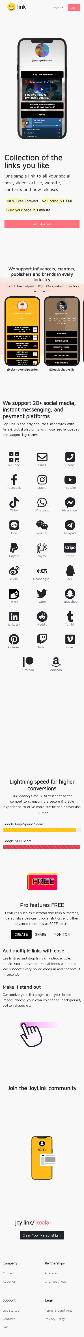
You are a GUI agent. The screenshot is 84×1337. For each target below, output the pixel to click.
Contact (8, 1273)
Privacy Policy (55, 1319)
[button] (17, 7)
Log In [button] (74, 7)
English (57, 7)
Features (9, 1319)
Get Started (11, 1310)
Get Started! (42, 224)
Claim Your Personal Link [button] (42, 1235)
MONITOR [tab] (62, 934)
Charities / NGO (56, 1281)
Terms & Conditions (58, 1310)
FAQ (5, 1327)
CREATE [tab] (21, 934)
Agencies (51, 1273)
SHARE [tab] (40, 934)
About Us (9, 1281)
